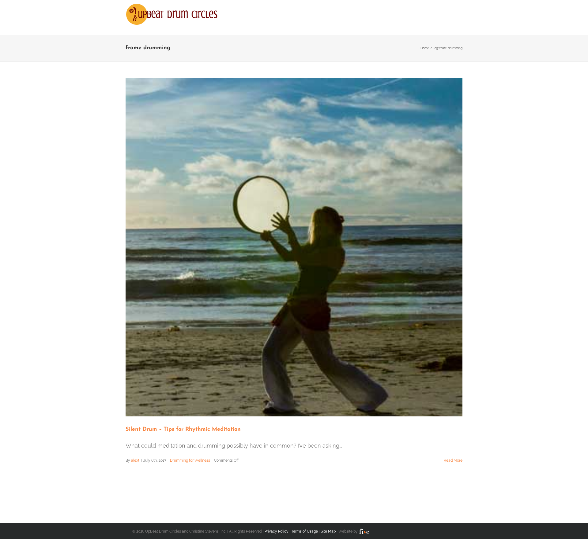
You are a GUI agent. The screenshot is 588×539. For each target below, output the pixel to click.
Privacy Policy (276, 531)
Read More (453, 460)
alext (135, 460)
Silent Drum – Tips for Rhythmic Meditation (183, 429)
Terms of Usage (304, 531)
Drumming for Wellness (190, 460)
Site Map (328, 531)
